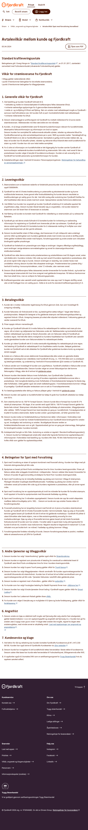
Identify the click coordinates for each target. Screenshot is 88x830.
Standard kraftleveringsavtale (43, 63)
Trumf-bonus (60, 567)
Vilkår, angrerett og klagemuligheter (24, 26)
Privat (31, 5)
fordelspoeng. (10, 603)
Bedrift (41, 5)
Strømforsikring (62, 556)
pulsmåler (59, 581)
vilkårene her (72, 585)
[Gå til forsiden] (12, 5)
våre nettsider (60, 645)
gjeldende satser (44, 371)
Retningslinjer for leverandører (65, 810)
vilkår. (48, 596)
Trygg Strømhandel (68, 657)
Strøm (4, 26)
